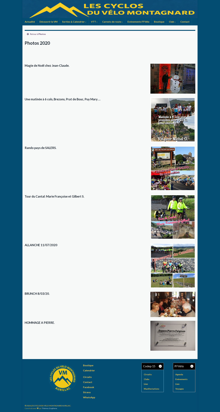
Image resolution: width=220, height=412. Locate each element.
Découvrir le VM (48, 21)
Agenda (179, 374)
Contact (184, 21)
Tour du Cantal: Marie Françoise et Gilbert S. (54, 196)
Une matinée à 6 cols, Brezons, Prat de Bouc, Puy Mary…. (62, 99)
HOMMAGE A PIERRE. (40, 322)
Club (172, 21)
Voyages (179, 388)
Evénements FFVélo (138, 21)
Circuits (87, 377)
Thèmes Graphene (49, 408)
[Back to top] (213, 405)
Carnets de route (112, 21)
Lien (146, 384)
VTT (93, 21)
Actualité (30, 21)
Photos (42, 34)
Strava (87, 392)
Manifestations (151, 388)
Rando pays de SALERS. (40, 148)
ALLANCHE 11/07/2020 (41, 245)
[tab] (152, 366)
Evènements (181, 379)
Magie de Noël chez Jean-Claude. (47, 65)
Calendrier (89, 370)
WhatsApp (89, 397)
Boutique (159, 21)
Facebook (88, 387)
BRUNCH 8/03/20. (37, 293)
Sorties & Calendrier (73, 21)
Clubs (146, 379)
